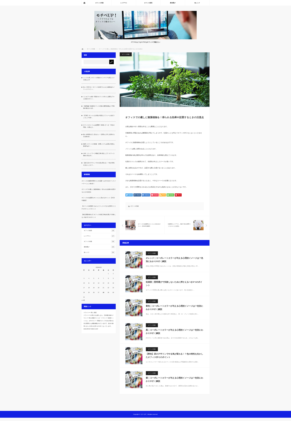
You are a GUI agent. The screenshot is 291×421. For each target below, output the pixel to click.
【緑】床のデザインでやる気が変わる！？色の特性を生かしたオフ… (99, 164)
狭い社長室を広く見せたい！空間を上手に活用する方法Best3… (99, 135)
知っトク (197, 3)
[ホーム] (84, 3)
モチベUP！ (143, 414)
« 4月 (83, 300)
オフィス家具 (148, 3)
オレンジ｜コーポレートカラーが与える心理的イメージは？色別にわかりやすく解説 (174, 259)
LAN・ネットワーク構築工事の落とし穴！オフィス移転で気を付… (99, 154)
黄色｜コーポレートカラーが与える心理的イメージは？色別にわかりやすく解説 (174, 307)
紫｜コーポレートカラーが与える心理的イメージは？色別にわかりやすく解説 (174, 379)
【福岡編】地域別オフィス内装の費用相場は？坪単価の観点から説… (99, 107)
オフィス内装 (99, 3)
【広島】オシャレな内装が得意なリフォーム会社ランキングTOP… (99, 116)
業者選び (173, 3)
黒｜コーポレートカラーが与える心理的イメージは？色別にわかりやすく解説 (174, 331)
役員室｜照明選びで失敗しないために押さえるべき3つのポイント (174, 283)
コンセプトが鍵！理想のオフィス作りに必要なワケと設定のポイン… (99, 98)
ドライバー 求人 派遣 (90, 312)
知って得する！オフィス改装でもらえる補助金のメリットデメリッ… (99, 88)
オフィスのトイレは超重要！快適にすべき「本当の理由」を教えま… (99, 126)
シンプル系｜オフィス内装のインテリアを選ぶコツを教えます (99, 79)
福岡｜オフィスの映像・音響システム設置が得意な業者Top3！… (99, 145)
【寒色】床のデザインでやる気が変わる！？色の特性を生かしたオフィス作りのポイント (174, 355)
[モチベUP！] (145, 39)
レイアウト (123, 3)
